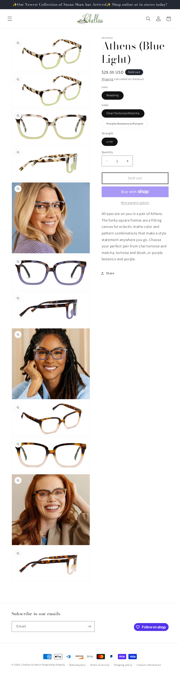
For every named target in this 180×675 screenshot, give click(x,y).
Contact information (149, 664)
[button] (10, 19)
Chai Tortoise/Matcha (125, 114)
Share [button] (110, 273)
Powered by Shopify (53, 664)
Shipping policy (123, 664)
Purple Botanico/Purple (127, 124)
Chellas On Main (31, 664)
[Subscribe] (89, 626)
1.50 (112, 142)
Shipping (107, 79)
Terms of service (100, 664)
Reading (115, 96)
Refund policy (77, 664)
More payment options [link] (135, 202)
